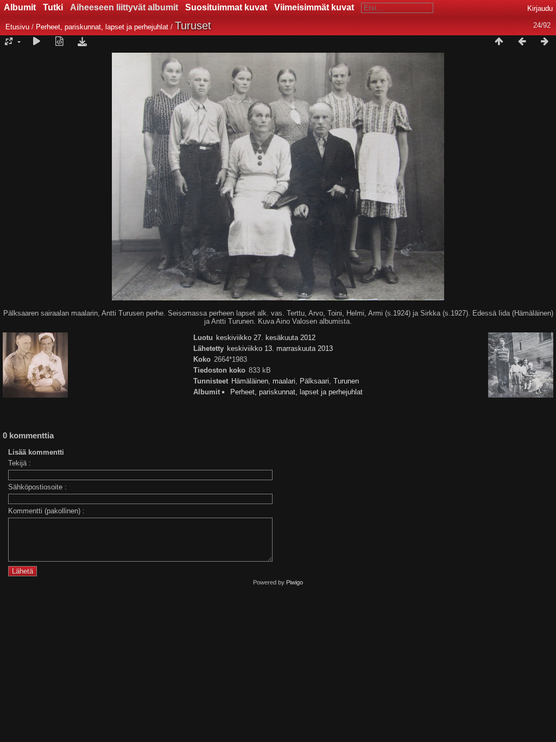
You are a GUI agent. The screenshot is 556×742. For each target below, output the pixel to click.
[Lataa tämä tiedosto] (82, 41)
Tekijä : (19, 463)
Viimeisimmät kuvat (314, 7)
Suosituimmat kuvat (226, 7)
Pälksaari (314, 381)
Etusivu (17, 27)
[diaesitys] (36, 41)
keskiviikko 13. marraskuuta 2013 (280, 348)
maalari (284, 381)
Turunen (346, 381)
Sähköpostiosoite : (37, 487)
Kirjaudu (540, 8)
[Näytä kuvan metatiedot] (59, 41)
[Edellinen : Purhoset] (521, 41)
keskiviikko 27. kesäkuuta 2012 (265, 338)
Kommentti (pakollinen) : (46, 511)
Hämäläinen (249, 381)
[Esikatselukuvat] (499, 41)
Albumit (20, 7)
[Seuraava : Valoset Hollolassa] (544, 41)
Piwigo (294, 582)
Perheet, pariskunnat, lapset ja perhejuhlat (102, 27)
